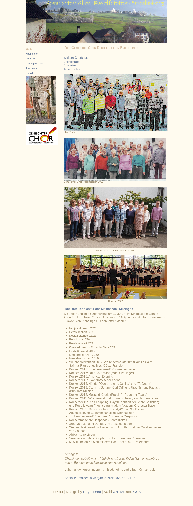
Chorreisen (70, 65)
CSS (137, 492)
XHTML (119, 492)
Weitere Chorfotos (76, 57)
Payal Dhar (92, 492)
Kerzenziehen (72, 69)
